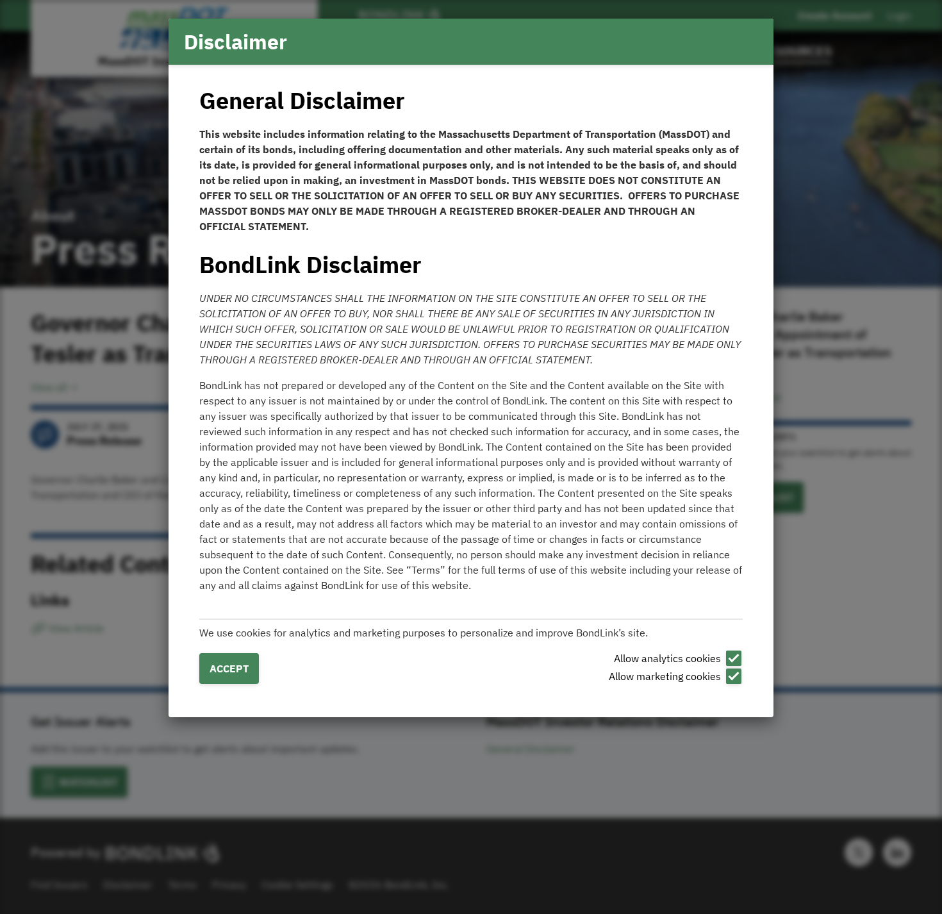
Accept (229, 668)
